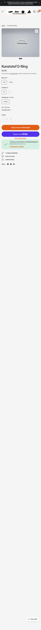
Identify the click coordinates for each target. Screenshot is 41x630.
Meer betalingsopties (20, 138)
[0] (37, 11)
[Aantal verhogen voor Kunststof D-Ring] (10, 119)
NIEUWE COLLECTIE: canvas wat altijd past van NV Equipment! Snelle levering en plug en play (22, 3)
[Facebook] (8, 164)
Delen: (3, 164)
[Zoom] (36, 31)
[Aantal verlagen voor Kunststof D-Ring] (3, 119)
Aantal (4, 115)
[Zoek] (34, 11)
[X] (11, 164)
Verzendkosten (13, 73)
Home (3, 25)
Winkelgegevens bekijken (17, 146)
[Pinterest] (14, 164)
